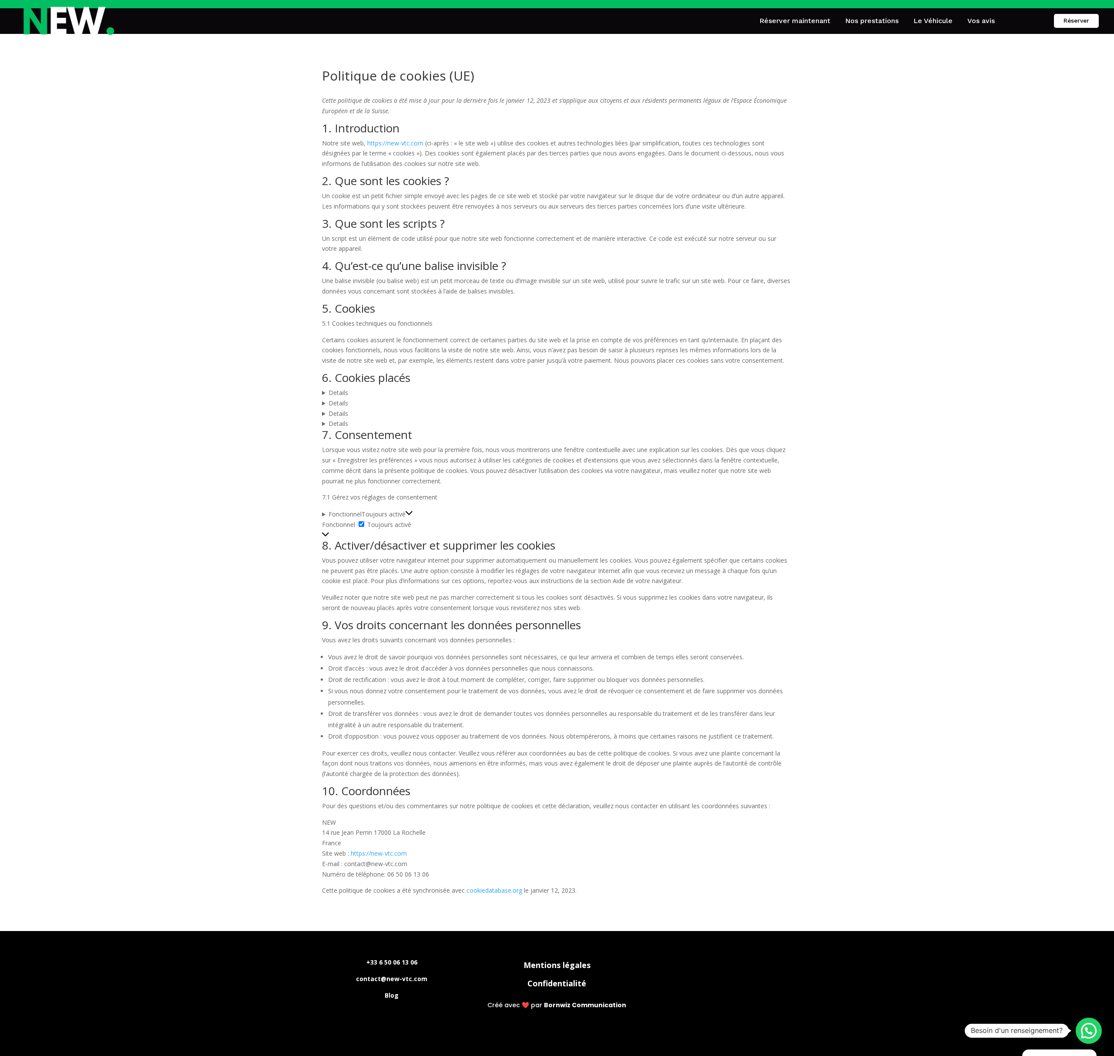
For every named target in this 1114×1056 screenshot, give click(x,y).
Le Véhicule (933, 21)
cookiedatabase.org (494, 890)
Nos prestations (872, 21)
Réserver (1076, 20)
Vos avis (981, 21)
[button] (1089, 1031)
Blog (392, 995)
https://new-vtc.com (395, 143)
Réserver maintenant (794, 21)
